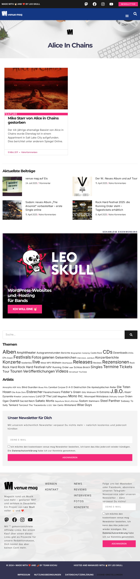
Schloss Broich (82, 367)
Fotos (36, 357)
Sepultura (59, 401)
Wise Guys (84, 405)
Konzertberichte (107, 357)
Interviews (81, 358)
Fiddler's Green (71, 392)
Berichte (65, 352)
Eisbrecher (34, 392)
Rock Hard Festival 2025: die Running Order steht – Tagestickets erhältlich (112, 205)
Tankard (13, 405)
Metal (43, 362)
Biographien (76, 353)
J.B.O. (117, 391)
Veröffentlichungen (39, 371)
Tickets (125, 366)
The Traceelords (37, 405)
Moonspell (89, 396)
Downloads (120, 352)
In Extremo (103, 392)
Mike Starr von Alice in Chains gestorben (33, 120)
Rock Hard (10, 367)
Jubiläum (91, 358)
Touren (16, 371)
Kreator (17, 396)
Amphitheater (26, 352)
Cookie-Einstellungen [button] (110, 574)
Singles (96, 367)
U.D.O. (49, 405)
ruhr (49, 367)
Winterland (70, 405)
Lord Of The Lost (46, 396)
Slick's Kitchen (71, 401)
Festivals (22, 357)
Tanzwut (23, 405)
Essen (10, 358)
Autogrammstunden (48, 352)
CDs (108, 352)
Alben (9, 352)
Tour (6, 371)
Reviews (97, 362)
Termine (111, 366)
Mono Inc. (76, 396)
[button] (135, 14)
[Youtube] (111, 4)
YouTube (83, 372)
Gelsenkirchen (65, 357)
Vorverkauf (73, 372)
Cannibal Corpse (56, 387)
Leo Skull (29, 507)
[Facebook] (94, 4)
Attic (19, 387)
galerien (48, 357)
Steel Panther (110, 401)
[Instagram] (103, 4)
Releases (83, 362)
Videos (61, 371)
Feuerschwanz (51, 392)
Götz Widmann (89, 392)
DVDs (130, 353)
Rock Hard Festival (31, 367)
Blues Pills (43, 387)
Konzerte (12, 362)
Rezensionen (115, 362)
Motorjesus (102, 396)
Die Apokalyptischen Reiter (101, 387)
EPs (4, 357)
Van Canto (58, 405)
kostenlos (27, 362)
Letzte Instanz (28, 396)
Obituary (113, 396)
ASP (14, 387)
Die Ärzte (16, 392)
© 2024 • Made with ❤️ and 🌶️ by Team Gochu (31, 565)
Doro (23, 392)
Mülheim (56, 362)
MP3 (49, 362)
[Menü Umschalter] (127, 16)
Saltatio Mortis (44, 401)
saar (71, 367)
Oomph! (121, 397)
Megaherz (63, 396)
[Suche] (131, 334)
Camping (86, 353)
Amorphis (7, 387)
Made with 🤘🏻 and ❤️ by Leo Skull (21, 4)
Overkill (14, 401)
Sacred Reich (27, 401)
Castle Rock (96, 353)
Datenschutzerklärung (24, 450)
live (36, 362)
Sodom (83, 401)
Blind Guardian (30, 387)
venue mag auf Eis (36, 178)
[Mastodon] (86, 4)
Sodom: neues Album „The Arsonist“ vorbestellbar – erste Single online (43, 205)
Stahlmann (94, 401)
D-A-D (69, 387)
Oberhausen (67, 363)
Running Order (60, 367)
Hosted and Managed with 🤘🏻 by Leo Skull (98, 565)
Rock (132, 362)
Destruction (80, 387)
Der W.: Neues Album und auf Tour (116, 178)
